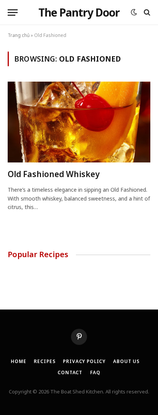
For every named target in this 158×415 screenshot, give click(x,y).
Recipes (44, 361)
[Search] (146, 12)
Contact (70, 372)
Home (18, 361)
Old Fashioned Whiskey (54, 174)
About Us (126, 361)
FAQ (95, 372)
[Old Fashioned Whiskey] (79, 122)
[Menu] (13, 12)
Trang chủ (19, 35)
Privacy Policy (84, 361)
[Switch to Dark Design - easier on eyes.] (134, 12)
